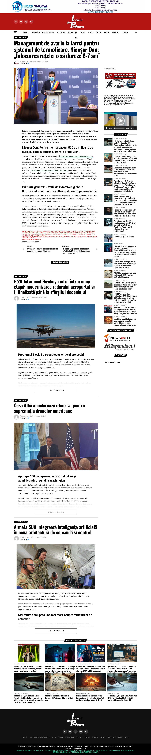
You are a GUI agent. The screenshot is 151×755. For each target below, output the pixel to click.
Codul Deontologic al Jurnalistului (42, 32)
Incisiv (24, 63)
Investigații (116, 32)
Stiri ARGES (36, 750)
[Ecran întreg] (134, 128)
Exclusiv (98, 32)
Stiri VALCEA (84, 752)
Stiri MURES (126, 750)
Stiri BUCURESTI (65, 750)
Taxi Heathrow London (112, 362)
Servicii (125, 32)
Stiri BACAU (45, 750)
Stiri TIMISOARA (73, 752)
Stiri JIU (105, 750)
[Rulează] (107, 128)
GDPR (75, 38)
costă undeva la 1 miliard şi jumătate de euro (49, 170)
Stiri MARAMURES (115, 750)
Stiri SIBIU (63, 752)
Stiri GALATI (90, 750)
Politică (82, 32)
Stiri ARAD (28, 750)
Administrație (72, 32)
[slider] (119, 128)
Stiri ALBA (20, 750)
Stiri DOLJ (82, 750)
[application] (120, 121)
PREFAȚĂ (25, 32)
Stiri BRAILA (93, 752)
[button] (121, 121)
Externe (90, 32)
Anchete (107, 32)
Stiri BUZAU (54, 750)
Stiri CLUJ (74, 750)
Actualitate (61, 32)
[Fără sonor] (131, 128)
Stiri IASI (99, 750)
